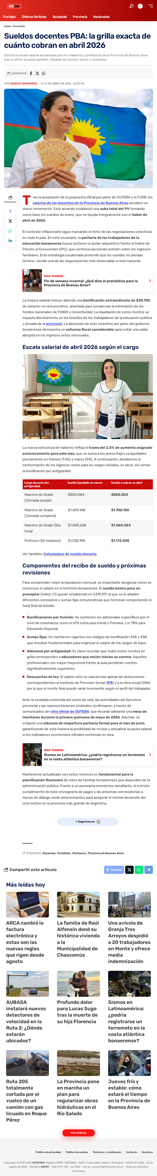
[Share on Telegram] (148, 870)
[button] (131, 6)
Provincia (19, 26)
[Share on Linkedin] (10, 241)
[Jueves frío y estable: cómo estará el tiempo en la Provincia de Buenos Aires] (129, 1063)
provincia (54, 324)
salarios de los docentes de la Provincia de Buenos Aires (80, 203)
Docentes (49, 853)
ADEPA (45, 1167)
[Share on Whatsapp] (43, 73)
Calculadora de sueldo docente (70, 554)
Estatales (64, 853)
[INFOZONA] (14, 6)
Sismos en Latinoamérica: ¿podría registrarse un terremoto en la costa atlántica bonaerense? (126, 1021)
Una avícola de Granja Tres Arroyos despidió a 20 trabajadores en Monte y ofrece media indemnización (129, 942)
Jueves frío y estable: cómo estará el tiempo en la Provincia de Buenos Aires (129, 1094)
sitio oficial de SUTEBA (69, 711)
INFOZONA (38, 1162)
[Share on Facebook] (31, 73)
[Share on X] (37, 73)
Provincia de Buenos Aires (106, 853)
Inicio (7, 26)
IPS (110, 683)
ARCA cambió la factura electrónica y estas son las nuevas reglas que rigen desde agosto (25, 942)
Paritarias (79, 853)
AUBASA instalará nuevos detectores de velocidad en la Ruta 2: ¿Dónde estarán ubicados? (26, 1021)
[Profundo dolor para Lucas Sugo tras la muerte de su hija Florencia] (78, 984)
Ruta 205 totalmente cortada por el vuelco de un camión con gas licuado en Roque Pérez (26, 1101)
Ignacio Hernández (23, 83)
